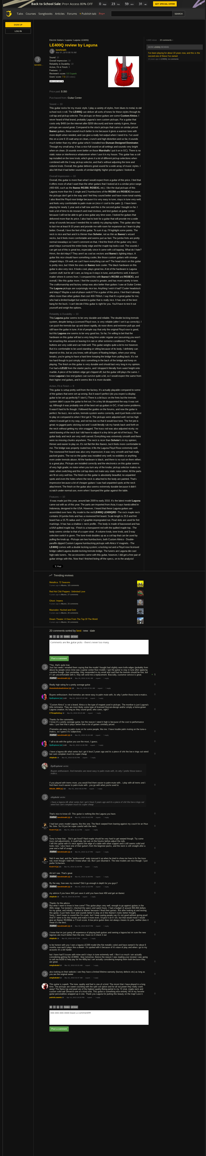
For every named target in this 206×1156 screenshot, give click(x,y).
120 (73, 688)
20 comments (166, 40)
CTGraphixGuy (55, 713)
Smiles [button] (66, 637)
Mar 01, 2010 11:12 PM (73, 830)
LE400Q (157, 47)
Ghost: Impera (56, 601)
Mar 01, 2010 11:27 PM (84, 852)
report (98, 678)
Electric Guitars (56, 40)
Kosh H (52, 830)
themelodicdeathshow (58, 688)
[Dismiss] (200, 3)
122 (64, 789)
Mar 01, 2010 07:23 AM (78, 698)
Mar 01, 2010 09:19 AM (76, 713)
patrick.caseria (55, 997)
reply (106, 678)
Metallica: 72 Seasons (59, 582)
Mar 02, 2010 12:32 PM (84, 887)
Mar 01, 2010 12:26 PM (78, 745)
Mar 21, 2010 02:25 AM (73, 965)
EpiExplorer (54, 698)
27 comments (73, 594)
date (92, 630)
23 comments (73, 604)
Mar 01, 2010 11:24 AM (84, 735)
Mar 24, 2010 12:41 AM (84, 678)
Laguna (68, 40)
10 (63, 713)
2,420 (65, 698)
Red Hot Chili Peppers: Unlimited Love (67, 591)
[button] (155, 672)
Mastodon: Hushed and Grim (62, 610)
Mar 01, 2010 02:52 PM (71, 757)
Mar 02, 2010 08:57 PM (84, 926)
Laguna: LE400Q (81, 40)
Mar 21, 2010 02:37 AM (73, 978)
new (85, 630)
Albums (64, 585)
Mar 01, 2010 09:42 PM (84, 817)
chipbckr (53, 757)
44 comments (73, 622)
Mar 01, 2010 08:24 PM (77, 789)
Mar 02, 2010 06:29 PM (71, 897)
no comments (173, 59)
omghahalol (54, 965)
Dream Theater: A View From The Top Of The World (73, 619)
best (78, 630)
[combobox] (99, 647)
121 (60, 830)
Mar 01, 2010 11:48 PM (84, 877)
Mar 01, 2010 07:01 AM (86, 688)
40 (71, 678)
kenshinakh (61, 50)
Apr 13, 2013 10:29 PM (75, 997)
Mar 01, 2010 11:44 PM (73, 867)
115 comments (73, 585)
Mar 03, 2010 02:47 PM (71, 938)
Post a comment (59, 658)
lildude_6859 (54, 789)
